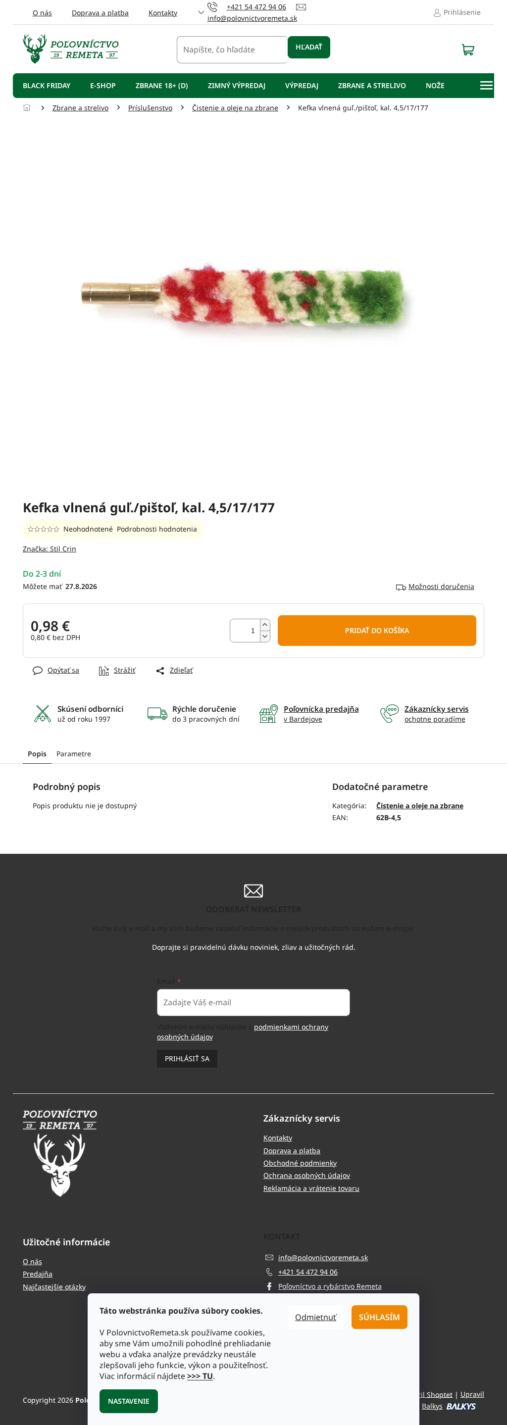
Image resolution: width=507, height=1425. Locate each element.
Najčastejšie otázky (54, 1286)
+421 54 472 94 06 (308, 1272)
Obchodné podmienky (300, 1163)
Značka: (49, 548)
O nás (42, 12)
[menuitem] (46, 85)
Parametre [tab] (73, 753)
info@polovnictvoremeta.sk (323, 1257)
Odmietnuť (315, 1317)
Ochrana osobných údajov (306, 1175)
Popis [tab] (37, 753)
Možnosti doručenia (441, 586)
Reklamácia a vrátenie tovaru (311, 1188)
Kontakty (163, 12)
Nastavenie (129, 1401)
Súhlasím (379, 1317)
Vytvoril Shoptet (427, 1394)
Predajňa (37, 1273)
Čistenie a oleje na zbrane (419, 805)
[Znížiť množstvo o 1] (265, 636)
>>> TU (200, 1376)
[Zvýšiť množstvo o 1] (265, 625)
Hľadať (309, 46)
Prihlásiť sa (187, 1058)
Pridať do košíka (377, 630)
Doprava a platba (100, 12)
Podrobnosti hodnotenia (157, 529)
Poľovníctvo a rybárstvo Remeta (330, 1286)
